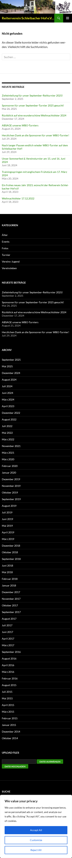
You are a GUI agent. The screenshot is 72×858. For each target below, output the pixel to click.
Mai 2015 (7, 698)
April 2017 (8, 638)
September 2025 (11, 359)
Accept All (36, 830)
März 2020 (8, 459)
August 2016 (9, 658)
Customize (36, 840)
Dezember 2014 (11, 731)
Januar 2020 (9, 472)
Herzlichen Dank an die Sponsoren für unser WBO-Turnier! (35, 135)
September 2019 (11, 499)
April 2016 (8, 665)
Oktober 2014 (10, 738)
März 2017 (8, 645)
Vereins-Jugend (11, 261)
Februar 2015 (10, 718)
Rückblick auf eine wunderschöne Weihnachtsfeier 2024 (34, 115)
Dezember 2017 (11, 592)
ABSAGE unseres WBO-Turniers (20, 125)
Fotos (5, 248)
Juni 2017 (7, 631)
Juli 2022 (7, 426)
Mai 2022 (7, 432)
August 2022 (9, 419)
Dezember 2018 (11, 545)
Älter (5, 234)
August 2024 (9, 379)
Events (5, 241)
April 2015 (8, 705)
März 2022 (8, 439)
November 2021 (11, 446)
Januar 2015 (9, 724)
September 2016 (11, 651)
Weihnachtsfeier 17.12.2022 (18, 198)
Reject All (36, 850)
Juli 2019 (7, 512)
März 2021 (8, 452)
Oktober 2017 (10, 605)
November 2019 (11, 485)
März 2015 (8, 711)
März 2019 (8, 539)
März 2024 (8, 399)
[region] (36, 826)
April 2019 (8, 532)
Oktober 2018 (10, 552)
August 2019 (9, 505)
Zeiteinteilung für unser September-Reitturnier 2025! (32, 95)
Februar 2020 (10, 465)
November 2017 (11, 598)
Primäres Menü (67, 18)
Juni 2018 (7, 565)
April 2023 (8, 406)
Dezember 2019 (11, 479)
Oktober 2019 (10, 492)
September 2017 (11, 612)
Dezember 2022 (11, 412)
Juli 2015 (7, 691)
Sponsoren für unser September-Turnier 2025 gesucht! (33, 105)
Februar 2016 (10, 678)
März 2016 (8, 671)
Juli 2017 (7, 625)
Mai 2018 (7, 572)
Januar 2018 (9, 585)
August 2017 (9, 618)
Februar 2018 (10, 578)
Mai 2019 (7, 525)
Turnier (6, 254)
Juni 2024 (7, 392)
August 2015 (9, 685)
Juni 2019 (7, 519)
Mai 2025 (7, 366)
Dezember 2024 (11, 372)
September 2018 (11, 558)
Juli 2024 (7, 386)
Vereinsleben (9, 268)
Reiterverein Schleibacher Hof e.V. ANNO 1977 (28, 18)
